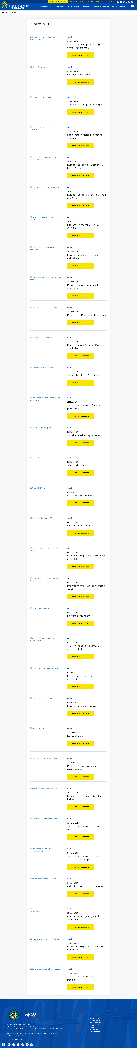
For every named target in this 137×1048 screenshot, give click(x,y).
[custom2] (129, 2)
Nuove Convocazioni (78, 74)
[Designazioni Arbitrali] (46, 616)
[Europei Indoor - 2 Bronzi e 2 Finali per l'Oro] (46, 195)
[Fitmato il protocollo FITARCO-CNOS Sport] (46, 225)
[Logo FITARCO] (4, 5)
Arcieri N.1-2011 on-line (79, 495)
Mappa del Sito (95, 1025)
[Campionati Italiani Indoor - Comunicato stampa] (46, 857)
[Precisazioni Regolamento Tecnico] (46, 315)
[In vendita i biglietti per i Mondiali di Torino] (46, 556)
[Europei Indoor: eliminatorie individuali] (46, 255)
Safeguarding (95, 1032)
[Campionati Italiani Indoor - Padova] (46, 977)
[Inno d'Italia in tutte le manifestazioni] (46, 676)
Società (106, 7)
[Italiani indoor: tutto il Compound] (46, 887)
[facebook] (121, 2)
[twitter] (124, 2)
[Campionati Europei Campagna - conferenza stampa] (46, 45)
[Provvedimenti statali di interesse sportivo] (46, 586)
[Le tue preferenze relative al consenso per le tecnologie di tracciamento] (3, 1044)
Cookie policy (95, 1020)
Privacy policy (95, 1018)
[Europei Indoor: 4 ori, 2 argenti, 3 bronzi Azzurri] (46, 165)
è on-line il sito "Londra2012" (82, 525)
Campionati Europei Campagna (85, 104)
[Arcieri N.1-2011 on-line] (46, 496)
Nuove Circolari (75, 736)
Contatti (122, 7)
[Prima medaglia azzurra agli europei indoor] (46, 285)
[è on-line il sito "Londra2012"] (46, 526)
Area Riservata (95, 1023)
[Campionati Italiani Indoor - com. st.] (46, 827)
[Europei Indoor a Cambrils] (46, 706)
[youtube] (126, 2)
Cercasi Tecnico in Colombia (82, 375)
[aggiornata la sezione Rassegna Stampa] (46, 135)
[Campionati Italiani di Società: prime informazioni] (46, 406)
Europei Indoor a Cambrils (81, 706)
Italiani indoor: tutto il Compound (85, 886)
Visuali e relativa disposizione (83, 435)
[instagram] (118, 2)
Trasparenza (94, 1029)
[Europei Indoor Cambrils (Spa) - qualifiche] (46, 345)
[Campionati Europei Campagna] (46, 105)
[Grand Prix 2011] (46, 466)
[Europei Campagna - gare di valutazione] (46, 917)
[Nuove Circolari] (46, 736)
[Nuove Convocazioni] (46, 75)
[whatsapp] (132, 2)
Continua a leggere (80, 55)
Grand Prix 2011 (75, 465)
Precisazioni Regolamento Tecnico (86, 315)
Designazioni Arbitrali (79, 615)
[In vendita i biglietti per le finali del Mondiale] (46, 947)
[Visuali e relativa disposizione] (46, 436)
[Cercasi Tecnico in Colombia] (46, 376)
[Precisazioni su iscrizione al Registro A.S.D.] (46, 766)
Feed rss (93, 1027)
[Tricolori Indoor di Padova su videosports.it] (46, 646)
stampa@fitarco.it (17, 1035)
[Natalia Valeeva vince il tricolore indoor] (46, 797)
